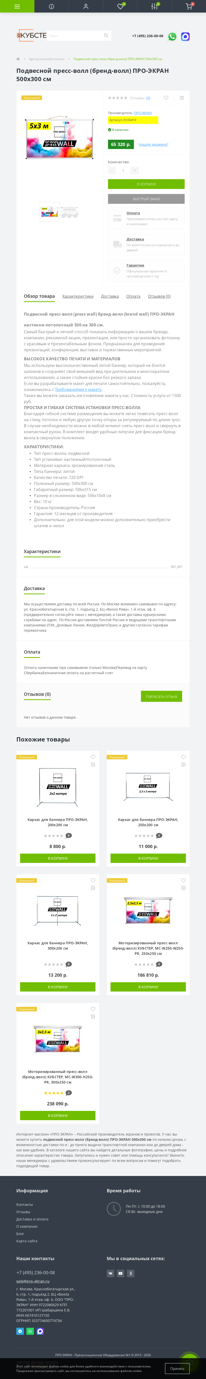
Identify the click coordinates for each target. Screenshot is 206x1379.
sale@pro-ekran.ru (32, 1281)
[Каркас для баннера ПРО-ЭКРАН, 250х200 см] (148, 786)
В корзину (146, 184)
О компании (26, 1226)
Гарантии (135, 265)
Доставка (135, 239)
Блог (20, 1233)
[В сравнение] (93, 765)
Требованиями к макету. (78, 389)
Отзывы (23, 1211)
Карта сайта (26, 1241)
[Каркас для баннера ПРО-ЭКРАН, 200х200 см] (58, 786)
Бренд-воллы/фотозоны (46, 59)
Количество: (118, 162)
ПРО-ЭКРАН (143, 113)
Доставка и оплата (32, 1219)
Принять (177, 1368)
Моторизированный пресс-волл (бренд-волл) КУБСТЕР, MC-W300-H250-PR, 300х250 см (57, 1077)
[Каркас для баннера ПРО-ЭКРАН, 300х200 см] (58, 909)
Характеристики (77, 296)
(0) (148, 97)
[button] (86, 6)
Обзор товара (39, 296)
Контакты (24, 1204)
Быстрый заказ (146, 198)
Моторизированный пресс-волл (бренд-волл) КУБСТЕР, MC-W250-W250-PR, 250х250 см (148, 948)
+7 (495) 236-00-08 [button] (36, 1272)
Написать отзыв (161, 696)
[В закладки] (93, 757)
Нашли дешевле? (153, 144)
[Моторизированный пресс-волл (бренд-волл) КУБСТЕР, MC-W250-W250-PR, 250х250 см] (148, 909)
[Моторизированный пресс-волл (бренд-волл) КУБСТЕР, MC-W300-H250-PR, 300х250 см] (58, 1038)
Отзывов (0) (159, 296)
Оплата (133, 213)
